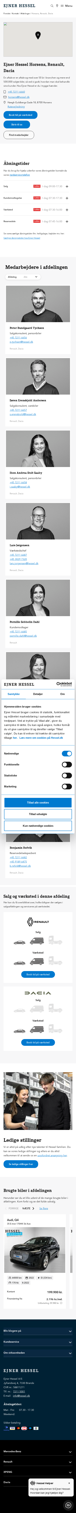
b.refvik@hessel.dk (20, 865)
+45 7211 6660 (16, 91)
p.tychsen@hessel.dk (21, 341)
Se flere (43, 1208)
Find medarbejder (19, 135)
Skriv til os (16, 124)
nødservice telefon (20, 174)
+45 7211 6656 (18, 337)
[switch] (67, 764)
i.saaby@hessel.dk (20, 486)
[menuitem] (57, 6)
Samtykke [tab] (14, 693)
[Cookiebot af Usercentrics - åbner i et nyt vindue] (56, 684)
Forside (7, 13)
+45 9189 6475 (18, 861)
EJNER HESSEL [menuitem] (20, 6)
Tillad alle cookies (38, 802)
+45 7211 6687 (18, 554)
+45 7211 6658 (18, 482)
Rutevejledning (16, 106)
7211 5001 (19, 1391)
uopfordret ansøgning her (52, 1155)
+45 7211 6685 (18, 631)
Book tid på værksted (20, 115)
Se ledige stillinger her (21, 1164)
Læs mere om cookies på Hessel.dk (41, 737)
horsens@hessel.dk (19, 97)
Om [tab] (62, 693)
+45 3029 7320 (18, 559)
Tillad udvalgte (38, 814)
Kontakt (15, 13)
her (15, 737)
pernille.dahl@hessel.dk (23, 635)
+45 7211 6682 (18, 857)
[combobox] (23, 277)
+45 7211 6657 (18, 410)
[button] (36, 186)
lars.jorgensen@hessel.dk (24, 563)
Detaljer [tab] (38, 693)
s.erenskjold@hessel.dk (23, 414)
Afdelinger (25, 13)
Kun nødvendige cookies (38, 825)
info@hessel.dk (21, 1395)
